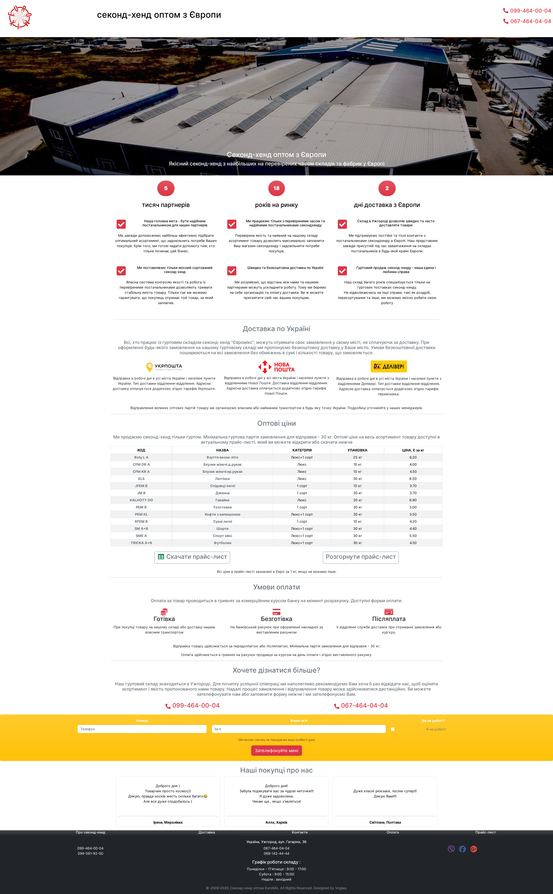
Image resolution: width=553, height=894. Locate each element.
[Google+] (473, 850)
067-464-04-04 (364, 705)
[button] (41, 803)
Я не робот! (436, 729)
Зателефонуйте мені (276, 750)
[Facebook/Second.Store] (462, 850)
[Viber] (451, 850)
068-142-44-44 (276, 853)
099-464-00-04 (196, 705)
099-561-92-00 (90, 853)
